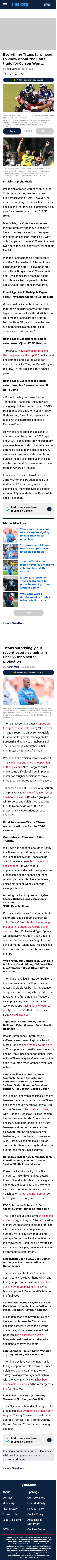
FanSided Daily (36, 1503)
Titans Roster (18, 1468)
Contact (7, 1497)
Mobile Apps (9, 1503)
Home (6, 623)
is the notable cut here (35, 1109)
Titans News (18, 623)
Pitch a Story (10, 1508)
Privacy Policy (35, 1508)
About (6, 1492)
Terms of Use (10, 1514)
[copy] (21, 74)
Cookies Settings (37, 1529)
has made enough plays (38, 1044)
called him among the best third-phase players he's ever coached (26, 927)
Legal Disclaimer (12, 1519)
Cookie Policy (35, 1514)
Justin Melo (13, 666)
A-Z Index (8, 1529)
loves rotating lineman (32, 1193)
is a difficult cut (20, 1014)
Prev (12, 131)
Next (45, 131)
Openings (33, 1492)
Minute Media (17, 1537)
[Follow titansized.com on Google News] (49, 509)
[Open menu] (5, 4)
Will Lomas (13, 68)
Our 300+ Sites (36, 1497)
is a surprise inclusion (30, 1334)
